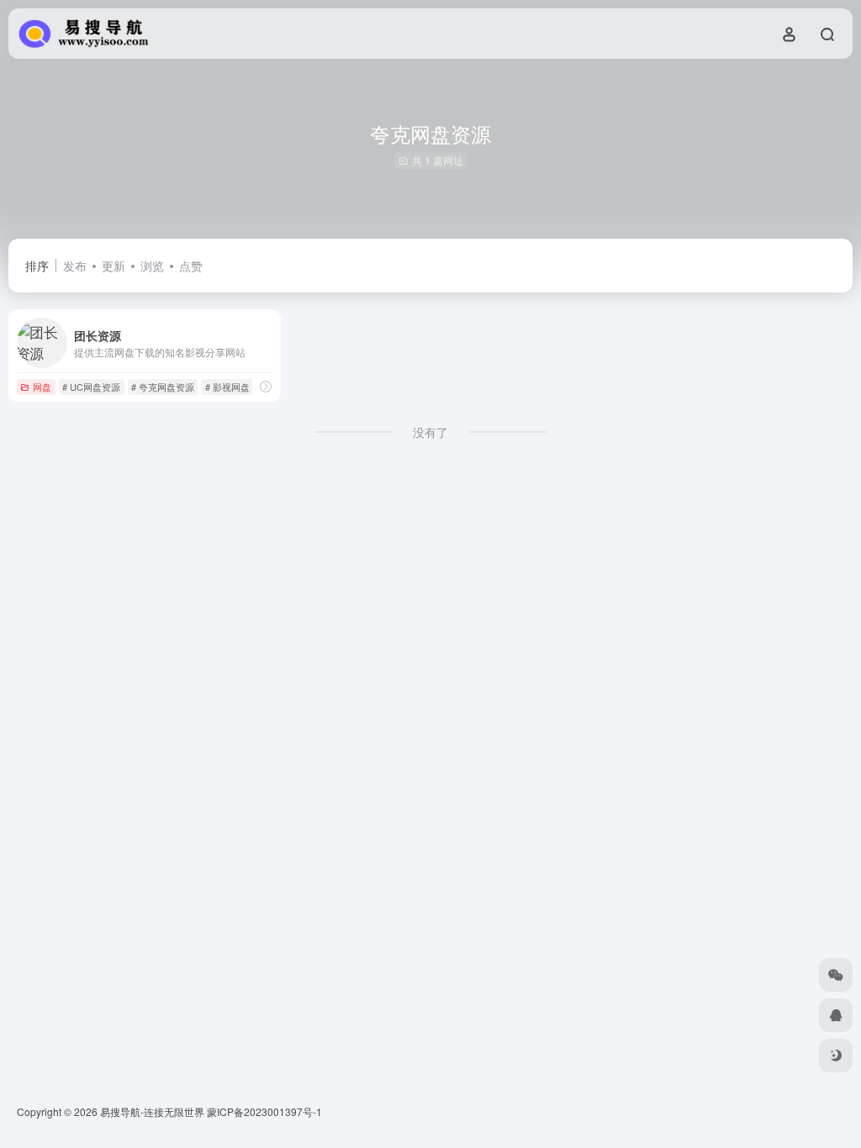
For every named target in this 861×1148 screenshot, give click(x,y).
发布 (75, 265)
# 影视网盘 (227, 386)
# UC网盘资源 (91, 386)
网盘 (42, 386)
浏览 (152, 265)
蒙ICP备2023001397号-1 (264, 1111)
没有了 (430, 432)
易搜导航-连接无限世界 (152, 1111)
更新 (113, 265)
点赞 (191, 265)
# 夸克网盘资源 (162, 386)
